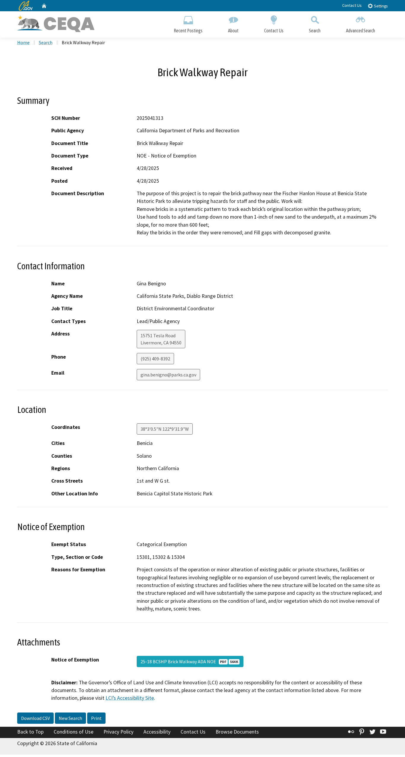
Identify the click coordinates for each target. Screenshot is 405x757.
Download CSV (35, 718)
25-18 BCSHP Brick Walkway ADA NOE (189, 661)
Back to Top (30, 732)
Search (315, 30)
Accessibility (156, 732)
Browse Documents (237, 732)
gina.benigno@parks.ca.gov (168, 375)
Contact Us (352, 5)
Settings (380, 6)
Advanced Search (360, 30)
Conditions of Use (73, 732)
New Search (70, 718)
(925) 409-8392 (155, 359)
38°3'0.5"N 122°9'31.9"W (165, 429)
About (233, 30)
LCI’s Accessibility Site (130, 698)
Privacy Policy (118, 732)
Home (23, 42)
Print (96, 718)
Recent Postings (188, 30)
